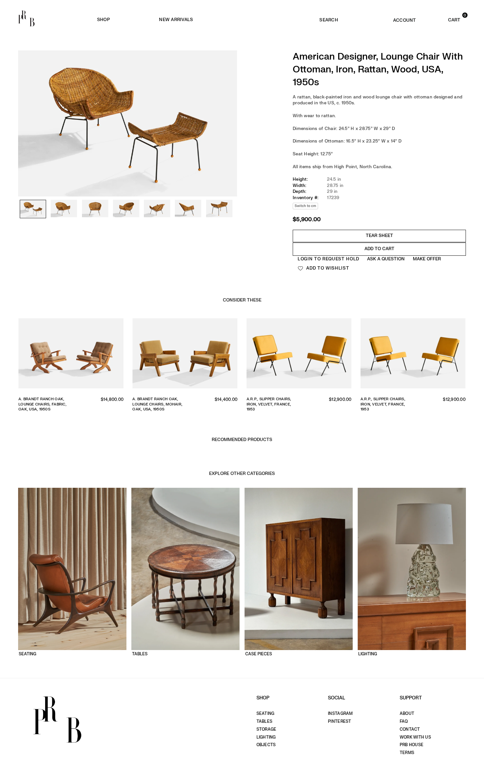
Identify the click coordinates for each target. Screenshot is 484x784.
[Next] (229, 109)
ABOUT (407, 713)
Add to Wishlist (327, 268)
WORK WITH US (415, 737)
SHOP (103, 19)
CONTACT (410, 729)
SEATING (265, 713)
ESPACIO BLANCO (271, 20)
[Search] (328, 18)
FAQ (404, 721)
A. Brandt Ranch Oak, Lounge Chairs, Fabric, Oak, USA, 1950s (42, 404)
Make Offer (427, 259)
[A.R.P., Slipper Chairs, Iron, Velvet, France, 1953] (299, 355)
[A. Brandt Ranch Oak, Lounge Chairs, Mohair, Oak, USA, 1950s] (184, 355)
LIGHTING (266, 737)
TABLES (264, 721)
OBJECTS (266, 744)
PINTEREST (339, 721)
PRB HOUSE (411, 744)
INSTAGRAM (340, 713)
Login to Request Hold (328, 259)
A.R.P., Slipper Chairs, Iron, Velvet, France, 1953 (269, 404)
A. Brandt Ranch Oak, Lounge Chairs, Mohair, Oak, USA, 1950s (157, 404)
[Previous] (26, 109)
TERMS (407, 752)
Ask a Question (386, 259)
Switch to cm (305, 206)
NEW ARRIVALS (176, 19)
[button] (445, 18)
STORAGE (266, 729)
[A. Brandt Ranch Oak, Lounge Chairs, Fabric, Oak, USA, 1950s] (70, 355)
